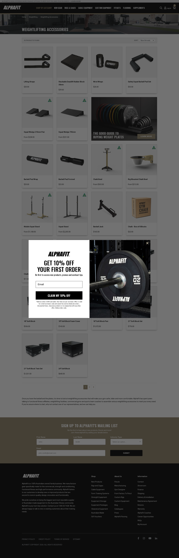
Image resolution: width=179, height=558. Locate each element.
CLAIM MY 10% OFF (59, 295)
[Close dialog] (147, 243)
